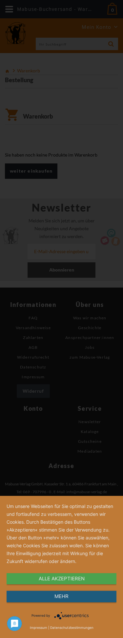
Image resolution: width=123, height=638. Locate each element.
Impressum (38, 627)
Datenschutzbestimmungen (71, 627)
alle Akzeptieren (62, 578)
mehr (61, 596)
